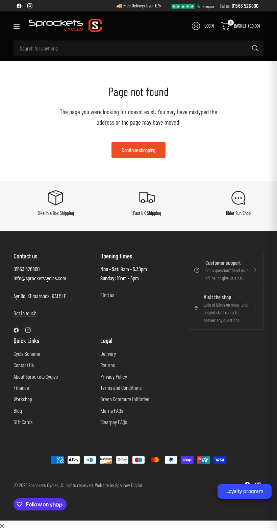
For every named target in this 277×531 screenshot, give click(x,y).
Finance (21, 387)
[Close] (2, 525)
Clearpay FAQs (113, 421)
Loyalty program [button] (244, 491)
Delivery (108, 353)
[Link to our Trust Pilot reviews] (193, 5)
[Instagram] (29, 5)
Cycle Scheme (27, 353)
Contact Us (24, 365)
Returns (107, 365)
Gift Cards (23, 421)
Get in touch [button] (25, 313)
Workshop (23, 399)
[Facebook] (19, 5)
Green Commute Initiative (124, 399)
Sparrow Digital (128, 485)
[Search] (255, 48)
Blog (18, 410)
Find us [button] (107, 294)
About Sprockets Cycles (36, 376)
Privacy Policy (113, 376)
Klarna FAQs (111, 410)
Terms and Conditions (121, 387)
